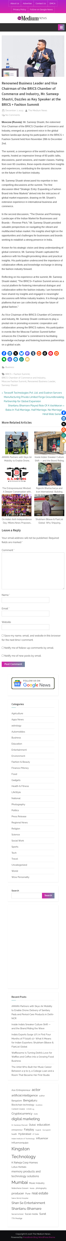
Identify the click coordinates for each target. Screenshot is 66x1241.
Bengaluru (30, 1100)
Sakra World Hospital (20, 1198)
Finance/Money (20, 768)
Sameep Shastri (10, 385)
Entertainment (19, 750)
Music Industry (37, 1183)
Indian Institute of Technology (23, 1139)
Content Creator (18, 1109)
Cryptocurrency (22, 1113)
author (42, 1096)
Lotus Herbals (19, 1167)
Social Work (18, 840)
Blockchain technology (23, 1105)
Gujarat (38, 1130)
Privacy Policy (19, 9)
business (39, 1105)
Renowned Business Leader (41, 381)
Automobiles (18, 731)
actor (36, 1090)
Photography (18, 804)
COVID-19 (30, 1109)
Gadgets (16, 780)
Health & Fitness (20, 786)
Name (6, 595)
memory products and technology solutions (26, 1174)
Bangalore (17, 1100)
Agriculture (17, 713)
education (43, 1124)
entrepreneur (17, 1130)
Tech (14, 853)
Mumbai (20, 1182)
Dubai (32, 1124)
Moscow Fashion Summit (14, 381)
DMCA (52, 3)
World (15, 871)
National (16, 798)
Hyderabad (24, 1134)
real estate (40, 1193)
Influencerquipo (20, 1142)
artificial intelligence (25, 1095)
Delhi (36, 1114)
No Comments (12, 115)
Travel (15, 858)
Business (9, 367)
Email (5, 608)
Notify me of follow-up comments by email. (29, 647)
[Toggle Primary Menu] (61, 27)
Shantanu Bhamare (26, 1209)
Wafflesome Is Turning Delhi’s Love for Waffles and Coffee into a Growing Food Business (33, 1056)
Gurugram (47, 1130)
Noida (32, 1188)
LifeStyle (16, 792)
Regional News (20, 822)
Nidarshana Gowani (20, 1188)
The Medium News (37, 110)
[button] (4, 353)
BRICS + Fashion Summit (17, 374)
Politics (15, 810)
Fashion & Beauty (21, 762)
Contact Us (41, 3)
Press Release (19, 816)
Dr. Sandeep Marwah (20, 1125)
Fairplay (29, 1129)
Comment (8, 550)
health (14, 1134)
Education (17, 743)
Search (15, 890)
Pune (27, 1193)
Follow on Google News (41, 9)
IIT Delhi (36, 1134)
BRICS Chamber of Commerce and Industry (23, 378)
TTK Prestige (17, 1218)
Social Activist (17, 1214)
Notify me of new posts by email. (22, 655)
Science (16, 834)
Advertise (27, 3)
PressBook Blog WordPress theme (39, 1237)
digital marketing (26, 1119)
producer (18, 1193)
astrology (16, 725)
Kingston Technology (24, 1152)
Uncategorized (19, 865)
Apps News (18, 719)
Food (14, 774)
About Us (14, 3)
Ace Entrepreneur (21, 1090)
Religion (16, 828)
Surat (42, 1213)
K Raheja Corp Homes (25, 1162)
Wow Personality (20, 877)
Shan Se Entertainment (28, 1203)
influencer (42, 1138)
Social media (31, 1214)
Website (6, 622)
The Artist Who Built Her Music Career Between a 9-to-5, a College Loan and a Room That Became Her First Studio (33, 1071)
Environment (18, 756)
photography (41, 1188)
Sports (15, 846)
